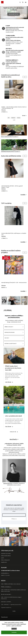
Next (26, 77)
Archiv (14, 611)
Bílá (8, 118)
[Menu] (25, 2)
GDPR (2, 558)
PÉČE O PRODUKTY (5, 560)
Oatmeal (18, 118)
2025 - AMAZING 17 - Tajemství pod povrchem (11, 605)
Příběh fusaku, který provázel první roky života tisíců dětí (13, 368)
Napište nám (4, 562)
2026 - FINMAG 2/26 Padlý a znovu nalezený (10, 584)
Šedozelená (13, 118)
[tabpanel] (14, 100)
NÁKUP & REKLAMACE (6, 556)
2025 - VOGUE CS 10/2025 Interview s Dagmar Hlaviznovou (11, 598)
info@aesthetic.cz (5, 573)
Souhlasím (14, 632)
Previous (23, 77)
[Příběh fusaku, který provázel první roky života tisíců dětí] (14, 364)
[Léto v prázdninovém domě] (14, 413)
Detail (23, 116)
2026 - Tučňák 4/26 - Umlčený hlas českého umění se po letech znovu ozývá (13, 591)
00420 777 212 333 (5, 576)
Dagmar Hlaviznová (7, 484)
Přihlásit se (14, 519)
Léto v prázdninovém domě (13, 416)
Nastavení (14, 628)
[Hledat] (20, 2)
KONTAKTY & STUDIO (6, 554)
